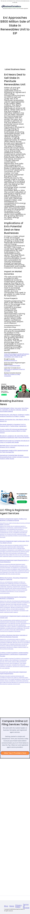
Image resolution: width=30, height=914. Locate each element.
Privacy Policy (18, 906)
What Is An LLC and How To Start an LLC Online (14, 370)
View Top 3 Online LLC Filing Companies (12, 375)
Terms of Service (26, 906)
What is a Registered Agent (12, 365)
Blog (6, 906)
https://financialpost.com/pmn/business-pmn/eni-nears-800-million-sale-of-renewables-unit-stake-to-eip (16, 355)
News (11, 906)
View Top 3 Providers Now (15, 753)
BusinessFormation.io (10, 360)
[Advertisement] (15, 51)
